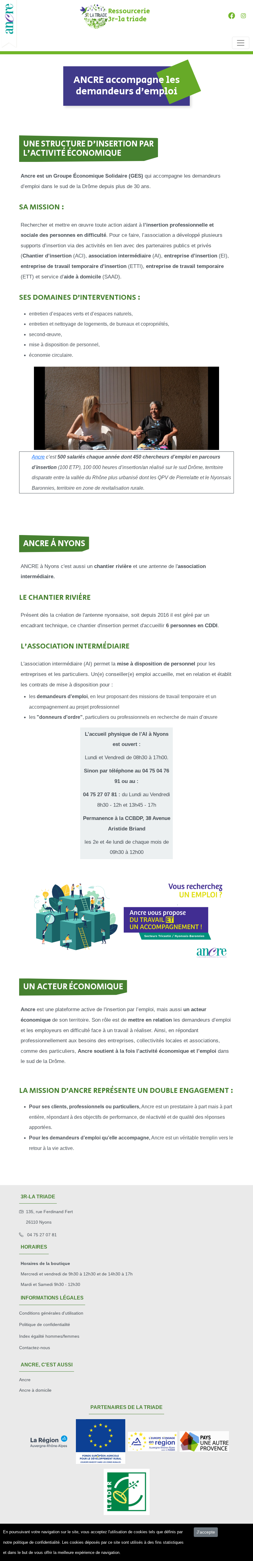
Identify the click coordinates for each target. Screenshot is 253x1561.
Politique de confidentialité (44, 1324)
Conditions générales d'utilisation (51, 1313)
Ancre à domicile (35, 1390)
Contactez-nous (34, 1347)
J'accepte (206, 1532)
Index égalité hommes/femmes (49, 1336)
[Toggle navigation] (240, 43)
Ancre (38, 456)
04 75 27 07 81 (41, 1234)
